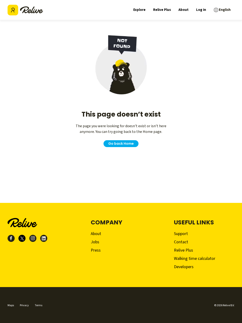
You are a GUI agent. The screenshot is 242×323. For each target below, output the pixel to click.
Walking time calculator (194, 259)
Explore (139, 9)
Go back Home (121, 143)
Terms (38, 305)
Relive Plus (162, 9)
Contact (181, 242)
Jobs (95, 242)
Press (96, 250)
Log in (201, 9)
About (183, 9)
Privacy (24, 305)
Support (181, 234)
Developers (184, 267)
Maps (11, 305)
